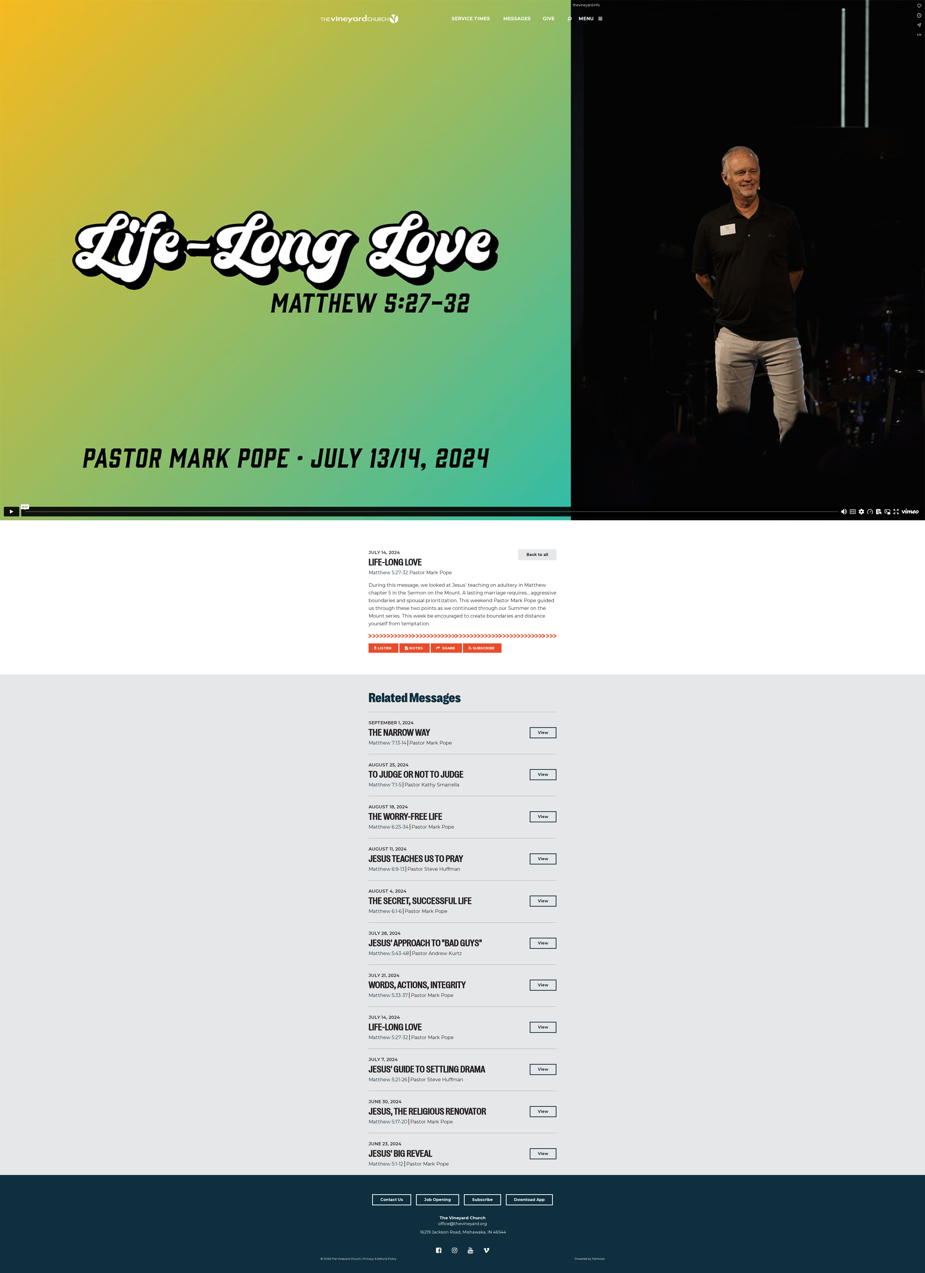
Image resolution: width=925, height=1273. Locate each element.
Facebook (439, 1250)
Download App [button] (529, 1199)
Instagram (454, 1250)
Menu (586, 18)
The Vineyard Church (346, 1258)
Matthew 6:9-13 (386, 869)
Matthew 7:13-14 (387, 743)
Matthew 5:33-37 (388, 995)
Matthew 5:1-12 (386, 1164)
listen (384, 648)
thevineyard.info (586, 5)
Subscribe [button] (484, 648)
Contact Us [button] (391, 1199)
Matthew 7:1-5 (385, 785)
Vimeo (486, 1250)
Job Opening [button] (437, 1199)
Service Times (471, 18)
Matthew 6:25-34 (389, 827)
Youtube (470, 1250)
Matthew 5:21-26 (388, 1079)
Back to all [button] (537, 554)
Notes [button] (416, 648)
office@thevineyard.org (462, 1223)
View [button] (543, 732)
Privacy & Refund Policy (379, 1258)
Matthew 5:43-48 (389, 953)
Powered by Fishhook (590, 1258)
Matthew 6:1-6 (385, 911)
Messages (517, 18)
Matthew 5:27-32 (388, 572)
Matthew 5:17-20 (388, 1122)
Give (549, 18)
